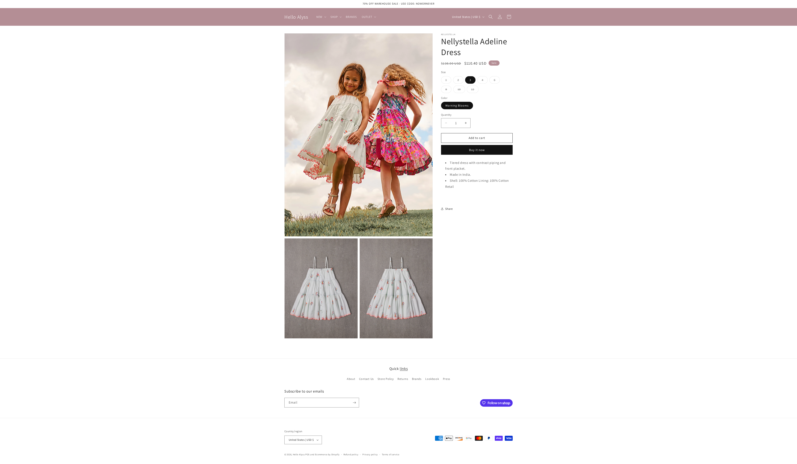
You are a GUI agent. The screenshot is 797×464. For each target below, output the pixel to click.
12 (475, 90)
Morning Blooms (457, 105)
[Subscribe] (354, 403)
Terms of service (390, 454)
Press (446, 379)
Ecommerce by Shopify (327, 454)
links (404, 368)
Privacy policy (370, 454)
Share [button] (449, 209)
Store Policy (386, 379)
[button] (321, 16)
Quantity (446, 115)
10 (461, 90)
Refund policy (350, 454)
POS (307, 454)
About (351, 379)
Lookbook (432, 379)
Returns (402, 379)
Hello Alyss (299, 454)
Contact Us (366, 379)
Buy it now (477, 150)
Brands (417, 379)
